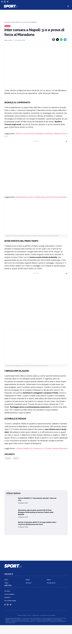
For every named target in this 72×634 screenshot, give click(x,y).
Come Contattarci (9, 594)
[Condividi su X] (57, 39)
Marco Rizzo (8, 40)
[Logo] (11, 6)
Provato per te (51, 583)
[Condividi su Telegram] (65, 39)
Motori (49, 579)
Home (6, 22)
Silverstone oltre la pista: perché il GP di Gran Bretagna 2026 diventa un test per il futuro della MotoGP (35, 512)
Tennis (6, 583)
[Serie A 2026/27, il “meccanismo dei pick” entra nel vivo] (11, 502)
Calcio (7, 26)
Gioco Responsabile (10, 600)
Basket (28, 579)
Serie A (16, 458)
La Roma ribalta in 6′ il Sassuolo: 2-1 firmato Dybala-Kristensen (41, 448)
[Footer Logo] (36, 566)
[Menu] (68, 6)
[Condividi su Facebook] (53, 39)
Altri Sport (28, 583)
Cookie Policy (36, 615)
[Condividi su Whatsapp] (61, 39)
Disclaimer (7, 597)
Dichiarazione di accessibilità (47, 615)
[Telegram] (8, 2)
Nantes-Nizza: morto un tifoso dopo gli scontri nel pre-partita (41, 197)
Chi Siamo (7, 591)
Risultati (8, 458)
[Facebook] (2, 2)
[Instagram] (5, 2)
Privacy (29, 615)
